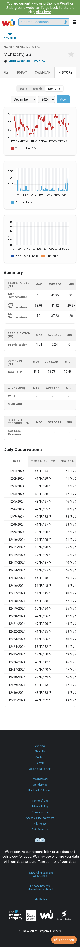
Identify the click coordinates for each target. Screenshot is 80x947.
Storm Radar (64, 915)
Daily (23, 88)
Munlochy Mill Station (27, 61)
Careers (40, 763)
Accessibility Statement (40, 818)
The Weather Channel (31, 915)
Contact (40, 757)
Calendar (42, 72)
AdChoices (40, 823)
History (65, 72)
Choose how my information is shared (40, 888)
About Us (40, 751)
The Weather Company (15, 915)
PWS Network (40, 779)
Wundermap (40, 784)
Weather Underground (46, 915)
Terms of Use (40, 800)
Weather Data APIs (40, 768)
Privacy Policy (40, 806)
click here (43, 12)
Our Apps (40, 745)
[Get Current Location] (65, 22)
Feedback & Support (40, 790)
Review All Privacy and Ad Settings (40, 874)
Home (8, 22)
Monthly (54, 88)
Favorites (10, 37)
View (63, 99)
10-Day (21, 72)
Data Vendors (40, 829)
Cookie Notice (40, 812)
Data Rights (40, 899)
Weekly (37, 88)
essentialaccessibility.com (40, 840)
